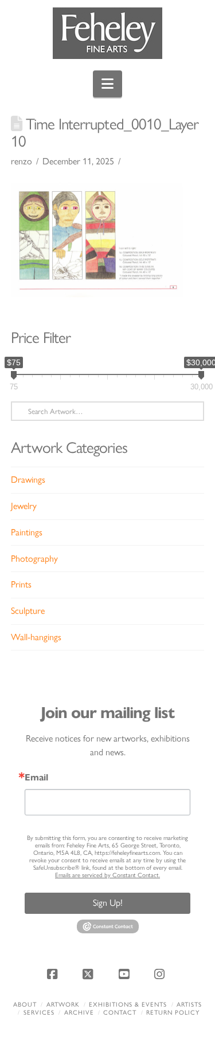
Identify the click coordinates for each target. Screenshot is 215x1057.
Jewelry (24, 505)
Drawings (28, 479)
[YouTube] (125, 974)
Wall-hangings (36, 637)
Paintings (26, 532)
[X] (89, 974)
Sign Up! (108, 902)
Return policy (173, 1012)
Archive (79, 1012)
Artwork (63, 1004)
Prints (21, 584)
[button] (107, 83)
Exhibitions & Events (128, 1004)
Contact (119, 1012)
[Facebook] (53, 974)
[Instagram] (161, 974)
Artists (189, 1004)
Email (36, 777)
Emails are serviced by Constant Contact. (107, 875)
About (25, 1004)
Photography (34, 558)
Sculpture (28, 610)
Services (39, 1012)
